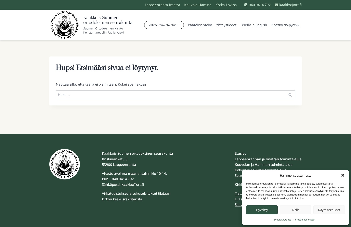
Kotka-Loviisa (226, 4)
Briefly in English (253, 25)
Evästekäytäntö (282, 219)
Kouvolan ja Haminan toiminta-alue (263, 164)
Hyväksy (262, 210)
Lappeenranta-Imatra (162, 4)
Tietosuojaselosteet (304, 219)
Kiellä (295, 210)
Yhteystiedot (226, 25)
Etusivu (241, 153)
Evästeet (242, 199)
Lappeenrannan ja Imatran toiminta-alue (268, 159)
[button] (343, 175)
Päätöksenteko (200, 25)
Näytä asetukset (329, 210)
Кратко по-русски (285, 25)
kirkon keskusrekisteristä (122, 199)
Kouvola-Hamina (197, 4)
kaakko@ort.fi (132, 184)
